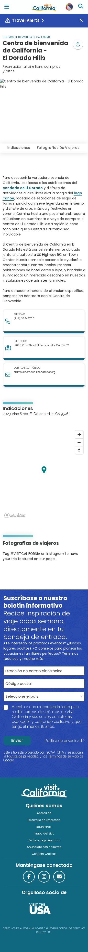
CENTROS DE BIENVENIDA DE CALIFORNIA (27, 37)
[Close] (83, 20)
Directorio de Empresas (44, 820)
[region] (44, 474)
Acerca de (44, 813)
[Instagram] (10, 574)
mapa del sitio (44, 833)
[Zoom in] (79, 434)
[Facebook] (29, 877)
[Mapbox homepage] (15, 515)
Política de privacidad (63, 740)
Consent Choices (44, 854)
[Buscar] (81, 7)
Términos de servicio (63, 756)
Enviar (17, 740)
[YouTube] (23, 574)
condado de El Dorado (23, 187)
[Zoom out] (79, 442)
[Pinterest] (16, 574)
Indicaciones (18, 147)
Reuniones (44, 827)
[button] (78, 44)
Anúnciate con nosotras (44, 847)
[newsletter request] (59, 877)
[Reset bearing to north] (79, 450)
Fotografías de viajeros (58, 147)
